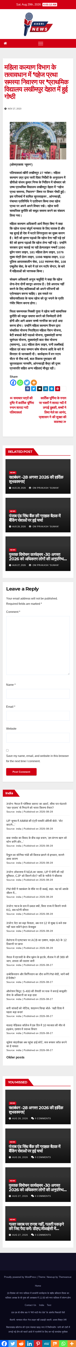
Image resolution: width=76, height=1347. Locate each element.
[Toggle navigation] (40, 43)
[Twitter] (27, 383)
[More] (34, 383)
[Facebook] (13, 383)
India (41, 1305)
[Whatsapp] (20, 383)
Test (49, 1305)
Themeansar (65, 1277)
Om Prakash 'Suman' (45, 488)
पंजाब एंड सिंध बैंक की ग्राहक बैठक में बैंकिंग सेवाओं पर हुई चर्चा (34, 518)
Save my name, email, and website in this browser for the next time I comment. (37, 758)
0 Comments (43, 1118)
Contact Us (30, 1305)
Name (11, 684)
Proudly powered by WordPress (20, 1277)
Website (11, 728)
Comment (13, 611)
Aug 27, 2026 (20, 1196)
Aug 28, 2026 (20, 1118)
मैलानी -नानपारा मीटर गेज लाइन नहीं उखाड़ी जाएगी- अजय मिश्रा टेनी (38, 1320)
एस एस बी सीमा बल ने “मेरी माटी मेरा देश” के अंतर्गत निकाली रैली (38, 1312)
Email (10, 706)
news (12, 473)
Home (38, 1285)
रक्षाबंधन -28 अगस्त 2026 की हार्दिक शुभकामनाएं (36, 479)
